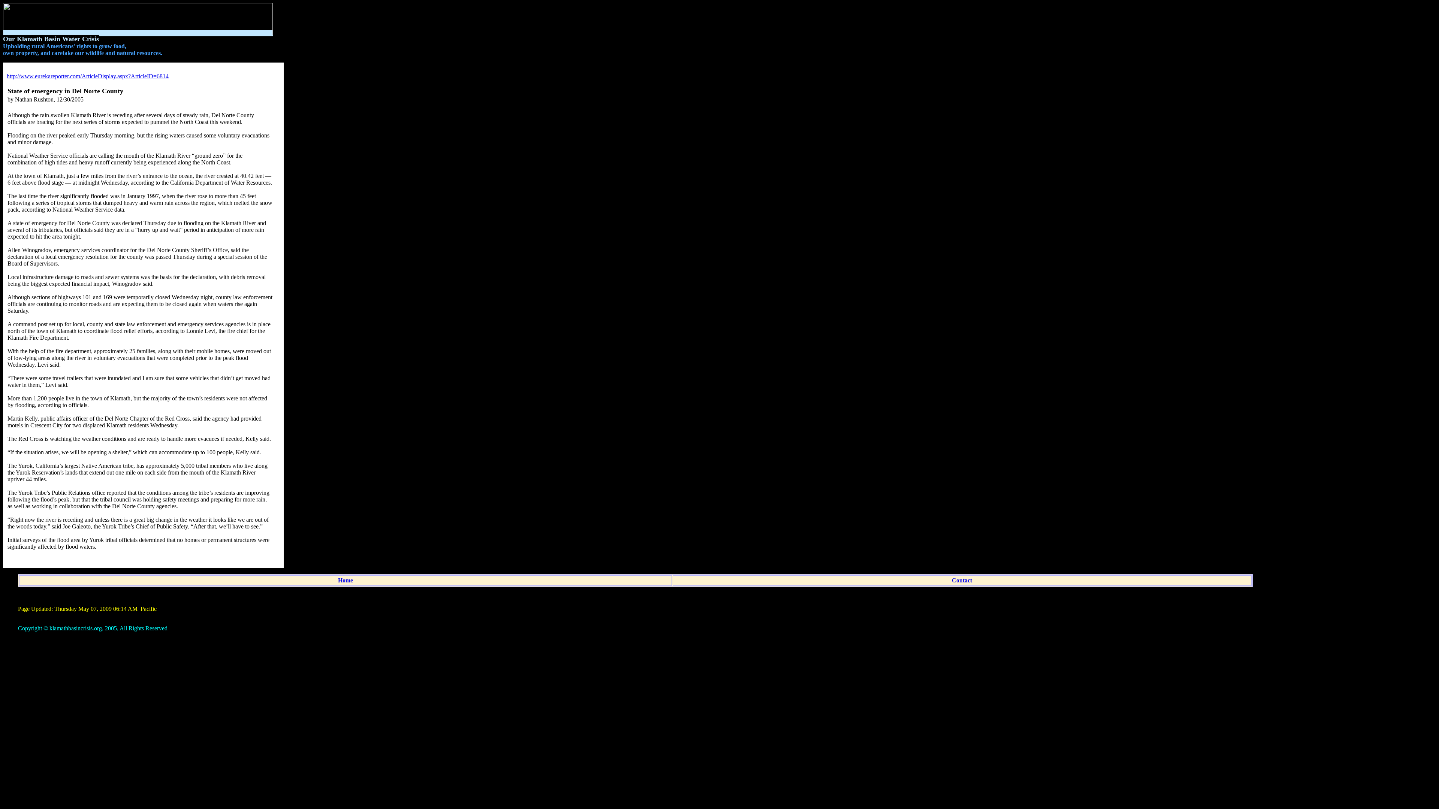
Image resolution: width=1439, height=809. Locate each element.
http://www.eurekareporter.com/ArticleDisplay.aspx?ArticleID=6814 (88, 76)
